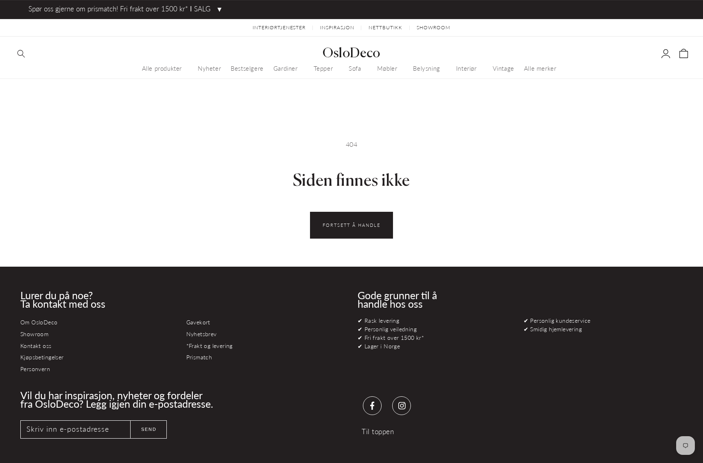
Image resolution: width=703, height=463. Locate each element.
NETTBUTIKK (385, 27)
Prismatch (199, 357)
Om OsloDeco (39, 322)
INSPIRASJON (337, 27)
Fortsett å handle (351, 225)
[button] (21, 54)
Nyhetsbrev (201, 333)
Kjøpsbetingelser (42, 357)
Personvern (35, 368)
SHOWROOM (433, 27)
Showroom (34, 333)
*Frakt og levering (209, 345)
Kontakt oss (36, 345)
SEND (149, 429)
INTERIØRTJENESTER (279, 27)
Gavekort (198, 322)
